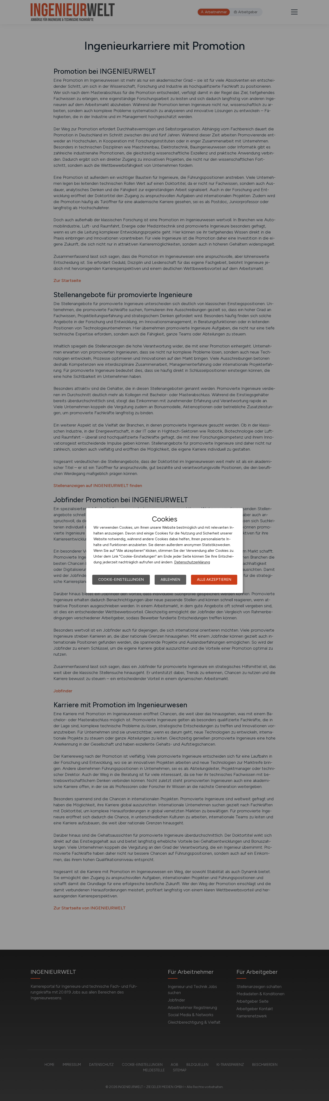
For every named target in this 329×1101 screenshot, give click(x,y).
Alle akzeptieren (214, 579)
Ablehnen (170, 579)
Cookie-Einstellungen (121, 579)
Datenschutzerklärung (192, 562)
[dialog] (164, 550)
